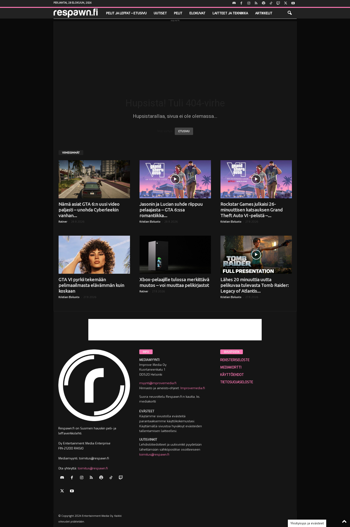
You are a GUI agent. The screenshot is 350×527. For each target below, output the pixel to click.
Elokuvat (197, 13)
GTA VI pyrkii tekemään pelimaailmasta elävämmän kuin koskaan (91, 285)
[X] (286, 3)
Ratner (63, 221)
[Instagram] (249, 3)
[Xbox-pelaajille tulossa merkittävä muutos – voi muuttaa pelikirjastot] (175, 255)
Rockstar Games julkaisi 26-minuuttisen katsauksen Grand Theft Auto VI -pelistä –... (251, 209)
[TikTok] (271, 3)
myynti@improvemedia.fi (157, 383)
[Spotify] (263, 3)
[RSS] (256, 3)
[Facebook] (241, 3)
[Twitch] (278, 3)
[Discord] (234, 3)
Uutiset (160, 13)
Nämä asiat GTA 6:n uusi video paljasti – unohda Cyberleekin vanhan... (89, 209)
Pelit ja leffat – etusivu (126, 13)
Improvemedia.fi (192, 388)
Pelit (178, 13)
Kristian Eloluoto (150, 221)
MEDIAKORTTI (230, 367)
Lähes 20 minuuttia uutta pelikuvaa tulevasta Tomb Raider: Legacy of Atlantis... (254, 285)
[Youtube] (293, 3)
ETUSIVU (184, 131)
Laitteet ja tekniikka (230, 13)
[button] (289, 13)
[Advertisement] (175, 54)
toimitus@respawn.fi (93, 468)
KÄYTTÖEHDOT (232, 375)
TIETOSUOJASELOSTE (236, 382)
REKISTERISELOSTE (235, 360)
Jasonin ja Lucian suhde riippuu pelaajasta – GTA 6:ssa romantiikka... (171, 209)
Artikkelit (263, 13)
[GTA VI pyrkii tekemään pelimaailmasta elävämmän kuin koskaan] (94, 255)
